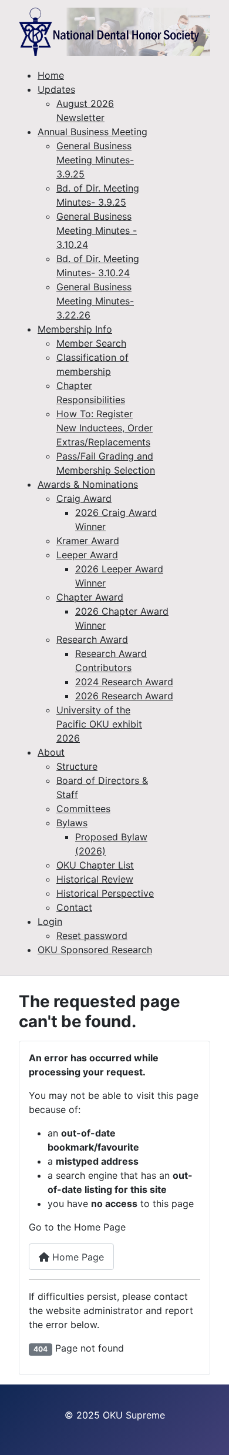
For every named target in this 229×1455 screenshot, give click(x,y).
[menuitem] (51, 75)
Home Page (76, 1257)
